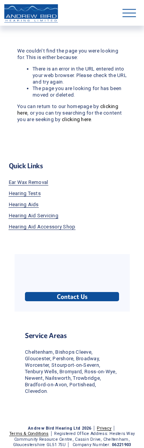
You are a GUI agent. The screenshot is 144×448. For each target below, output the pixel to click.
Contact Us (72, 296)
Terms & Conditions (29, 433)
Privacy (104, 428)
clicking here (76, 119)
